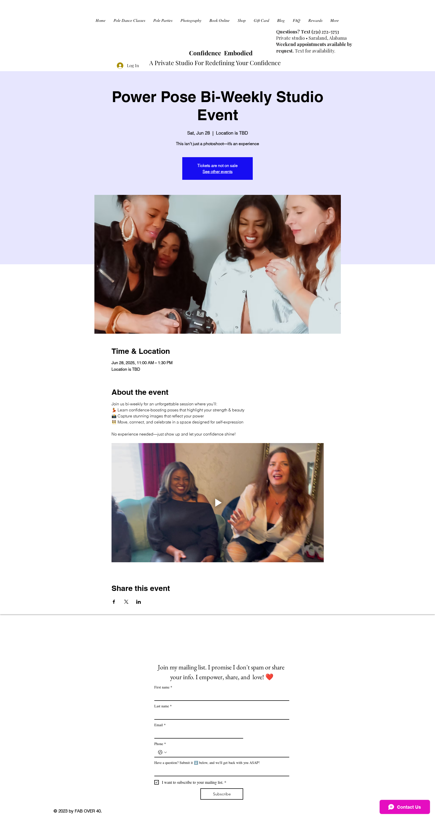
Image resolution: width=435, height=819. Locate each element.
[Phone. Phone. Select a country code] (162, 752)
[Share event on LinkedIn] (138, 602)
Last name (163, 706)
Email (160, 725)
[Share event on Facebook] (114, 602)
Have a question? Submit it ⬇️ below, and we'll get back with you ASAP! (207, 762)
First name (163, 687)
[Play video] (218, 502)
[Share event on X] (126, 602)
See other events (218, 171)
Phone (160, 744)
